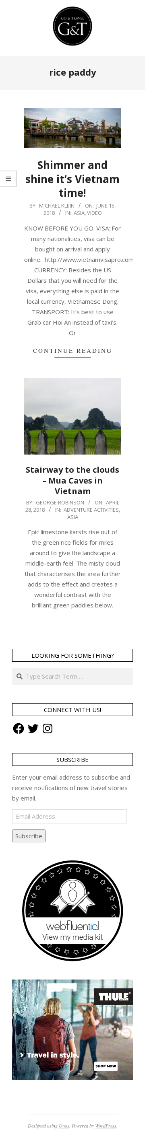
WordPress (105, 1125)
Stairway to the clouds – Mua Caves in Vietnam (72, 480)
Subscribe (28, 836)
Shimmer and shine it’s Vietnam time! (72, 179)
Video (94, 212)
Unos (64, 1125)
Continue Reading (72, 350)
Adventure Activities (91, 509)
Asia (79, 212)
